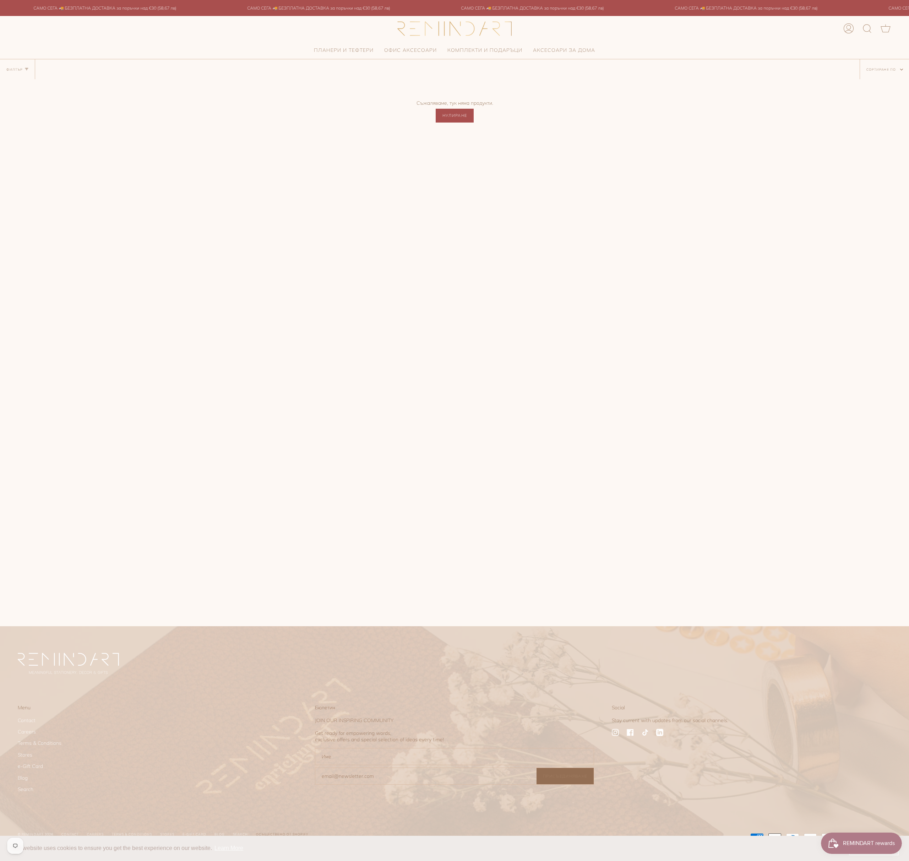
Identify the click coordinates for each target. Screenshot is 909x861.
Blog (23, 778)
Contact (27, 720)
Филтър (14, 69)
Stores (25, 755)
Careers (27, 732)
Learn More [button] (228, 848)
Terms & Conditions (39, 743)
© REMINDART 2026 (35, 834)
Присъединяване (565, 776)
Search (25, 789)
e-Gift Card (30, 766)
